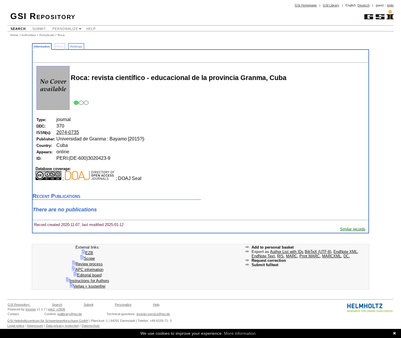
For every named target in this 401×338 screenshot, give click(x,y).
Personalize (65, 28)
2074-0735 (67, 132)
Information (42, 46)
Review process (89, 264)
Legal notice (15, 325)
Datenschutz (91, 325)
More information (240, 333)
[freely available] (80, 103)
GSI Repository (42, 16)
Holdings (76, 46)
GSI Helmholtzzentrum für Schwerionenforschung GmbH (47, 320)
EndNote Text (263, 256)
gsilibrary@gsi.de (69, 314)
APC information (89, 269)
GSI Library (331, 5)
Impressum (35, 325)
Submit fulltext (265, 265)
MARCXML (331, 256)
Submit (39, 28)
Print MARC (309, 256)
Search (18, 28)
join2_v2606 (56, 309)
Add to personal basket (273, 247)
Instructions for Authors (89, 280)
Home (14, 35)
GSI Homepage (306, 5)
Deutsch (364, 5)
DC (346, 256)
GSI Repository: (19, 304)
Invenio (31, 309)
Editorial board (89, 275)
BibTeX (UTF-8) (318, 251)
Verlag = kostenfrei (89, 286)
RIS (280, 256)
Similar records (352, 229)
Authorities (28, 35)
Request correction (269, 260)
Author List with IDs (287, 251)
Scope (89, 258)
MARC (291, 256)
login (390, 5)
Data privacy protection (62, 325)
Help (91, 28)
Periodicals (46, 35)
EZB (89, 253)
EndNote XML (345, 251)
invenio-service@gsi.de (153, 314)
